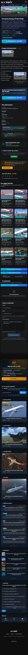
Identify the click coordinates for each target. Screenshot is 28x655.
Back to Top (14, 641)
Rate (14, 30)
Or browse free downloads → (14, 381)
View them (14, 156)
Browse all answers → (14, 545)
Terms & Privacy (18, 634)
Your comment (5, 319)
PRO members (21, 128)
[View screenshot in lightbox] (25, 15)
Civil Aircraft (24, 5)
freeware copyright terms (9, 134)
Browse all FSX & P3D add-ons (14, 269)
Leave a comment (14, 285)
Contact (8, 634)
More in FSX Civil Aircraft (14, 272)
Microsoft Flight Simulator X (13, 5)
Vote (4, 610)
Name (4, 305)
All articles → (14, 578)
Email (3, 311)
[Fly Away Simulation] (12, 1)
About (12, 634)
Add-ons (3, 5)
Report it (6, 136)
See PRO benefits (6, 167)
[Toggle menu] (25, 2)
